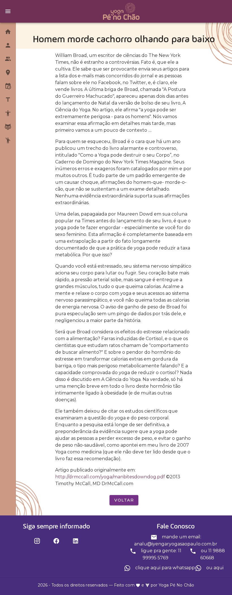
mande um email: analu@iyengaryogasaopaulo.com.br (175, 540)
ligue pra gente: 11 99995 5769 (160, 554)
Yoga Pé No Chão (176, 585)
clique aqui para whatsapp (164, 567)
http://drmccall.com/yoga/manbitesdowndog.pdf (110, 476)
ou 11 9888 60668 (212, 554)
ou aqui (214, 567)
